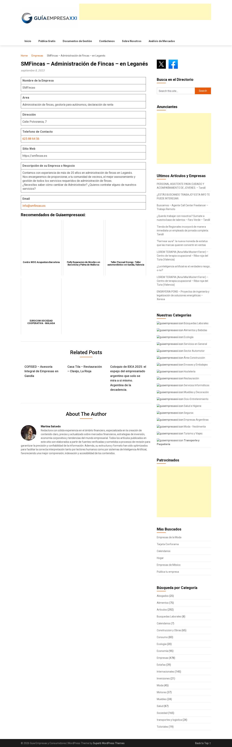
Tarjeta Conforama (168, 544)
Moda (160, 685)
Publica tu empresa (168, 571)
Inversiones (163, 678)
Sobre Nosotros (131, 41)
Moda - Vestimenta (194, 426)
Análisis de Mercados (162, 41)
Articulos (162, 609)
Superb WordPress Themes (109, 743)
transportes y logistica (169, 719)
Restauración (191, 378)
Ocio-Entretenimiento (195, 399)
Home (24, 55)
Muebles (162, 699)
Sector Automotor (194, 350)
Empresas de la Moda (169, 537)
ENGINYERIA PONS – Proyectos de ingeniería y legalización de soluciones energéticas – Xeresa (183, 295)
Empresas (37, 55)
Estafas (161, 664)
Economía (162, 651)
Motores (161, 692)
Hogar (160, 558)
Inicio (27, 41)
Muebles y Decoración (196, 392)
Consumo (162, 637)
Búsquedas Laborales (195, 323)
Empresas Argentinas (196, 419)
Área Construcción (194, 357)
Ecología (188, 337)
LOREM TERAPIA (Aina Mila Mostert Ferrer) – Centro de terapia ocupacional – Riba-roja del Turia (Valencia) (182, 255)
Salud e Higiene (192, 405)
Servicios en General (195, 344)
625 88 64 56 (30, 138)
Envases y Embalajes (195, 364)
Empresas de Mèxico (169, 564)
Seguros (188, 412)
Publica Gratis (46, 41)
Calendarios (163, 551)
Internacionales (165, 671)
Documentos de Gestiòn (77, 41)
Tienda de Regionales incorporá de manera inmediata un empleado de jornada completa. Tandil (183, 230)
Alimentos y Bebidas (195, 330)
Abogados (163, 595)
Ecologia (161, 644)
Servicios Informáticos (196, 385)
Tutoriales (162, 726)
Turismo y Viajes (192, 433)
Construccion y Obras (169, 630)
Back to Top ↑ (203, 743)
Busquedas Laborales (169, 616)
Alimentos (163, 602)
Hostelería (189, 371)
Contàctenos (107, 41)
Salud (160, 706)
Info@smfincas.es (33, 206)
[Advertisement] (145, 12)
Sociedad (162, 712)
